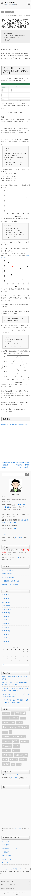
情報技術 (7, 507)
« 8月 (3, 664)
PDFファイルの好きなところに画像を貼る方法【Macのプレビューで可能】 (14, 683)
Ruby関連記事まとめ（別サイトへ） (12, 581)
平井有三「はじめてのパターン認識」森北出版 (14, 424)
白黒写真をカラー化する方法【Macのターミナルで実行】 (15, 678)
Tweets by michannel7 (7, 534)
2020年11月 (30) (6, 605)
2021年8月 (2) (5, 595)
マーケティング (16, 750)
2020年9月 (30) (6, 613)
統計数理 (6, 764)
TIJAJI (17, 894)
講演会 (13, 764)
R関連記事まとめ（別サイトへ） (11, 584)
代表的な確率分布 (6, 573)
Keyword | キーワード (10, 718)
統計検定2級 (24, 520)
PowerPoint (19, 722)
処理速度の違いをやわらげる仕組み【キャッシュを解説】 (8, 465)
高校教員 (19, 764)
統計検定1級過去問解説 (8, 577)
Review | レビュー (11, 737)
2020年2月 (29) (6, 638)
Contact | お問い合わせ (7, 888)
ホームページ (6, 750)
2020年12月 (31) (6, 602)
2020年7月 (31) (6, 620)
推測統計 (19, 755)
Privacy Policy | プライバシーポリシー (11, 885)
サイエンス (7, 746)
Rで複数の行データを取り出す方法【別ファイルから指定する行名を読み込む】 (15, 689)
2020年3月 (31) (6, 634)
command (6, 713)
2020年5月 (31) (6, 627)
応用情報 (7, 755)
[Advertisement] (15, 444)
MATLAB (23, 718)
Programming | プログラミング (16, 727)
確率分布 (13, 759)
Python (5, 732)
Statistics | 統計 (9, 12)
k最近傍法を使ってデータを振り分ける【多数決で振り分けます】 (23, 465)
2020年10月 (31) (6, 609)
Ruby (23, 737)
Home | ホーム (5, 841)
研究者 (5, 759)
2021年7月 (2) (5, 598)
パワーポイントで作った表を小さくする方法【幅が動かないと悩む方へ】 (15, 695)
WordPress (24, 741)
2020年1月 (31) (6, 641)
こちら (14, 528)
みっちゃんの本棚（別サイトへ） (11, 570)
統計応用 (23, 759)
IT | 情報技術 (18, 713)
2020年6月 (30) (6, 623)
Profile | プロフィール (7, 881)
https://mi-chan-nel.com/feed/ (12, 774)
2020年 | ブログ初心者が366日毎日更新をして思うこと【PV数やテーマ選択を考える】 (15, 701)
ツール (16, 746)
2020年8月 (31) (6, 616)
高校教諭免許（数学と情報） (10, 522)
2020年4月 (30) (6, 631)
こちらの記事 (18, 537)
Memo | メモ (8, 722)
